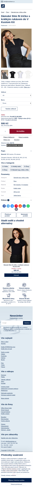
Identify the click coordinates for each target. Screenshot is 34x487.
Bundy (3, 359)
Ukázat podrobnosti (16, 484)
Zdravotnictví (5, 426)
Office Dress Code (6, 408)
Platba (3, 377)
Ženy (15, 181)
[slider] (12, 25)
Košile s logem (5, 413)
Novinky (3, 343)
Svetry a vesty (5, 352)
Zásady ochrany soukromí (8, 475)
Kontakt (3, 383)
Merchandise (5, 419)
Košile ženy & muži (6, 349)
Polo (2, 363)
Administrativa (5, 428)
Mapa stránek (5, 398)
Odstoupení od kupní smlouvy (9, 388)
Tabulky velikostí (5, 379)
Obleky (3, 354)
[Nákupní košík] (26, 6)
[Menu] (30, 6)
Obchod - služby (5, 430)
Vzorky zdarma (5, 421)
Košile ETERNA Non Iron (8, 347)
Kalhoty (3, 358)
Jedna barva (17, 195)
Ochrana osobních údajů (8, 395)
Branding (3, 417)
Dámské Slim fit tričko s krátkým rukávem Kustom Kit (16, 265)
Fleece (3, 367)
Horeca (3, 424)
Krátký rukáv (17, 188)
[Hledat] (21, 6)
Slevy (2, 381)
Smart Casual (5, 410)
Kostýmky (4, 356)
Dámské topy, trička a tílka (21, 177)
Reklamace (4, 390)
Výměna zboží (5, 386)
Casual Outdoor (5, 412)
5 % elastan (24, 184)
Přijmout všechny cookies (16, 480)
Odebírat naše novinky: (16, 318)
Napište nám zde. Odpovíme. (9, 438)
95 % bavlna (17, 184)
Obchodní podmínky (7, 393)
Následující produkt (24, 215)
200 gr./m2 (17, 192)
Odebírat (27, 323)
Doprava (3, 375)
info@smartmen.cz (10, 441)
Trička (3, 365)
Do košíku (20, 131)
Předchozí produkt (8, 215)
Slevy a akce (4, 341)
